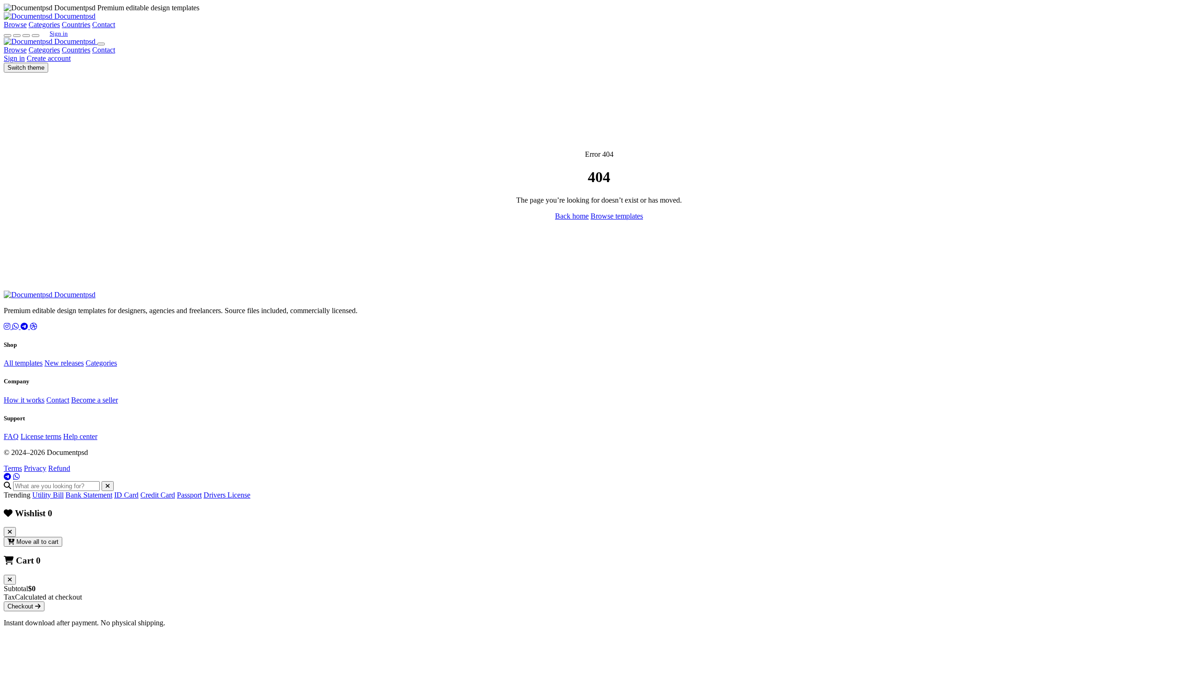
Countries (76, 25)
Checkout (21, 606)
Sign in (59, 33)
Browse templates (617, 216)
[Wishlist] (17, 35)
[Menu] (35, 35)
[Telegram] (25, 326)
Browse (15, 25)
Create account (49, 58)
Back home (572, 216)
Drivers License (227, 495)
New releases (64, 363)
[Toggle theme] (26, 35)
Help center (80, 436)
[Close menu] (101, 44)
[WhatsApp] (16, 326)
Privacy (35, 468)
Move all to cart (36, 541)
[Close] (108, 486)
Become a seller (94, 400)
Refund (59, 468)
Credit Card (157, 495)
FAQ (11, 436)
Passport (189, 495)
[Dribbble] (33, 326)
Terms (13, 468)
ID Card (126, 495)
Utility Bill (48, 495)
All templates (23, 363)
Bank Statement (89, 495)
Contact (103, 25)
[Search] (7, 35)
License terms (41, 436)
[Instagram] (8, 326)
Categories (44, 25)
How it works (24, 400)
